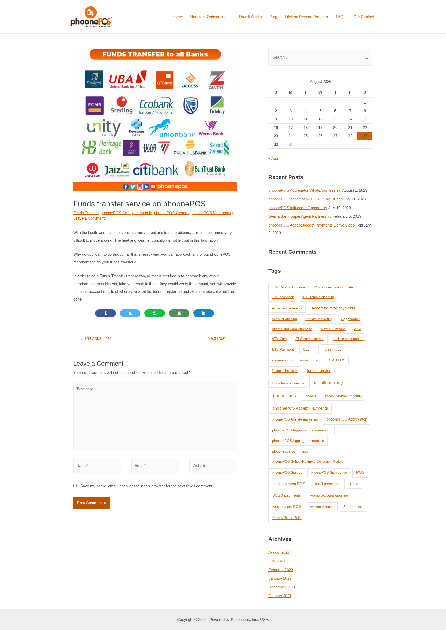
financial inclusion (285, 371)
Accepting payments (287, 308)
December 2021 (282, 587)
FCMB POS (335, 360)
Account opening (284, 319)
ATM (357, 329)
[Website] (213, 466)
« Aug (273, 158)
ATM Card (279, 339)
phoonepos (284, 395)
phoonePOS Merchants (211, 213)
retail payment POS (288, 484)
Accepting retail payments (333, 308)
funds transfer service (288, 383)
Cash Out (332, 349)
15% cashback (283, 297)
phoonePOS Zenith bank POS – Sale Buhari (305, 199)
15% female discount (318, 297)
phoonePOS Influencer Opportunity (297, 208)
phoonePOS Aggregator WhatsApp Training (304, 190)
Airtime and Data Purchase (292, 329)
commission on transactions (294, 360)
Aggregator (350, 319)
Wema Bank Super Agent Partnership (299, 216)
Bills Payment (283, 349)
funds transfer (318, 371)
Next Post (219, 338)
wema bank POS (286, 506)
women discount (322, 507)
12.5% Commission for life (333, 287)
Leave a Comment (89, 218)
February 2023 (280, 570)
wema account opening (329, 495)
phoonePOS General (171, 213)
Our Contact (363, 16)
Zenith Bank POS (287, 517)
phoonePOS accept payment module (333, 396)
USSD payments (286, 495)
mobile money (328, 382)
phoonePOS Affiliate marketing (295, 419)
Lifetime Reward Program (306, 16)
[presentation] (228, 16)
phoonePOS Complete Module (126, 213)
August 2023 (279, 552)
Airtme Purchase (333, 329)
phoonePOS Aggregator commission (301, 430)
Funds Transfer (86, 213)
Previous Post (95, 338)
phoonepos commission (291, 451)
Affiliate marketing (318, 319)
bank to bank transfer (348, 339)
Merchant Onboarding (208, 16)
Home (177, 16)
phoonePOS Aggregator (346, 419)
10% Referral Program (288, 287)
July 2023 (276, 561)
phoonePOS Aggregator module (298, 441)
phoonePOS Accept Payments (300, 408)
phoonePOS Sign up (287, 472)
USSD (354, 484)
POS (360, 472)
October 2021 (279, 596)
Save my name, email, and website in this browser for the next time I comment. (146, 486)
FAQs (341, 16)
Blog (273, 16)
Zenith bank (353, 507)
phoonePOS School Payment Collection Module (307, 461)
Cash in (309, 349)
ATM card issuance (309, 339)
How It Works (250, 16)
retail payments (328, 484)
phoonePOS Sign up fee (329, 472)
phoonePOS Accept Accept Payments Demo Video (311, 225)
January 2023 (279, 578)
